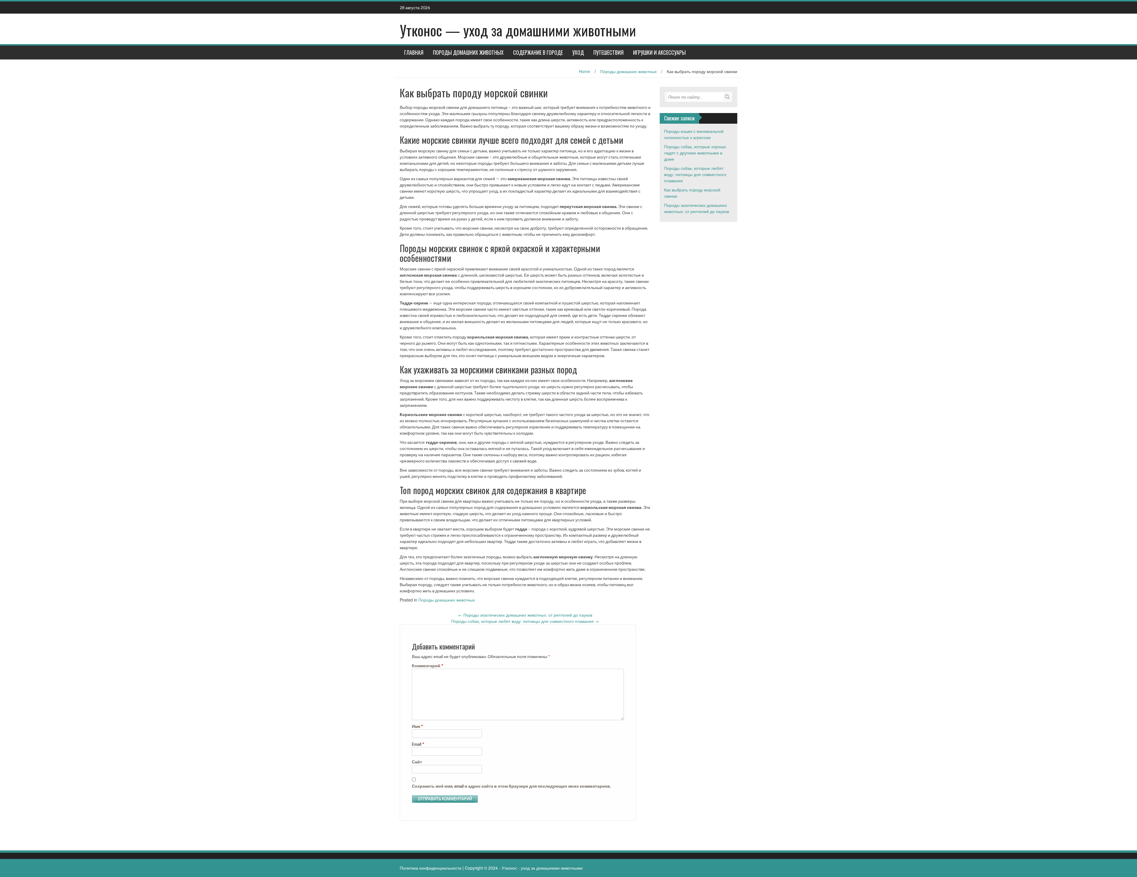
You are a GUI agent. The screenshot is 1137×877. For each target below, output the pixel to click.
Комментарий (427, 665)
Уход (578, 52)
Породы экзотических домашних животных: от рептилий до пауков (525, 615)
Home (584, 71)
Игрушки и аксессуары (659, 52)
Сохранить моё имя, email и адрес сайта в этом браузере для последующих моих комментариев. (511, 786)
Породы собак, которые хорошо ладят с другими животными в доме (695, 153)
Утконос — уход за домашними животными (518, 30)
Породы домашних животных (468, 52)
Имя (417, 726)
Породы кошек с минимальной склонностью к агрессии (694, 134)
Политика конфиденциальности (430, 868)
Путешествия (608, 52)
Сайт (417, 761)
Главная (413, 52)
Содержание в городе (538, 52)
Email (418, 744)
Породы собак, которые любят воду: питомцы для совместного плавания (525, 621)
